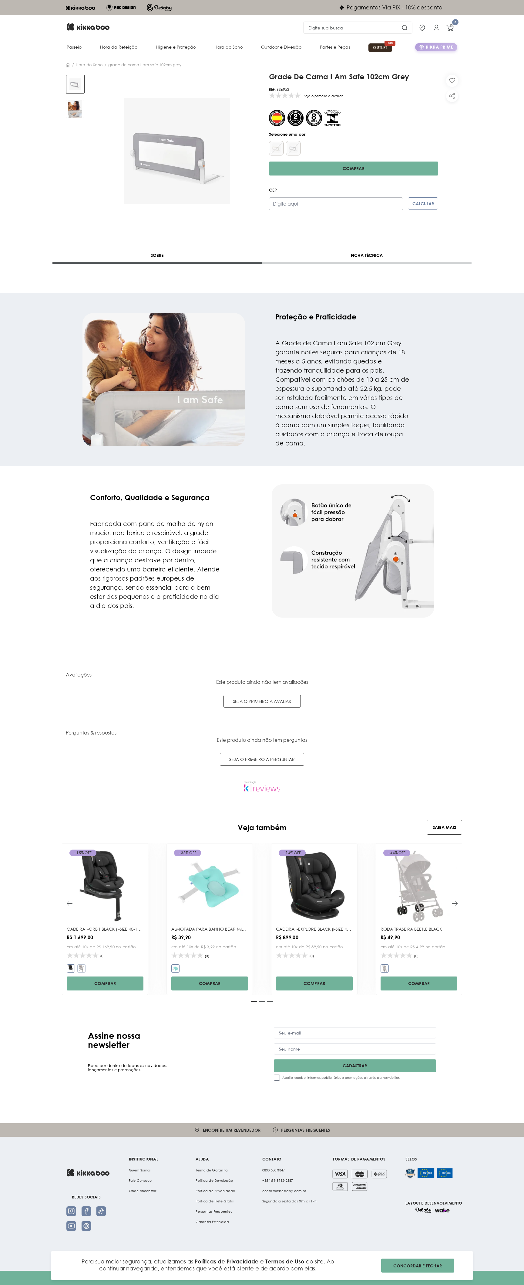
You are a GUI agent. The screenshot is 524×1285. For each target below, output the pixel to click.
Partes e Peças (335, 47)
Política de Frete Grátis (214, 1201)
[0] (450, 27)
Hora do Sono (228, 47)
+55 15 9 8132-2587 (277, 1180)
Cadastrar (355, 1065)
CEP (273, 190)
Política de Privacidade (215, 1191)
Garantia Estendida (212, 1222)
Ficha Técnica (367, 255)
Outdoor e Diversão (281, 47)
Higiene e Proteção (176, 47)
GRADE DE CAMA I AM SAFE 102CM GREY (144, 65)
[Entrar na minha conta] (436, 28)
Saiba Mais (444, 827)
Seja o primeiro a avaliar (262, 701)
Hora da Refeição (118, 47)
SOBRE (157, 255)
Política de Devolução (214, 1180)
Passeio (74, 47)
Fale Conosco (140, 1180)
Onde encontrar (142, 1191)
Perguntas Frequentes (214, 1211)
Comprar (353, 168)
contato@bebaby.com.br (284, 1191)
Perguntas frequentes (305, 1130)
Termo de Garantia (212, 1170)
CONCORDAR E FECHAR (417, 1265)
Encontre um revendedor (231, 1130)
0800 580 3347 (273, 1170)
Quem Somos (140, 1170)
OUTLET (380, 47)
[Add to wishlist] (452, 81)
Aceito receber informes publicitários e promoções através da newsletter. (341, 1077)
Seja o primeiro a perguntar (262, 759)
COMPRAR (105, 983)
